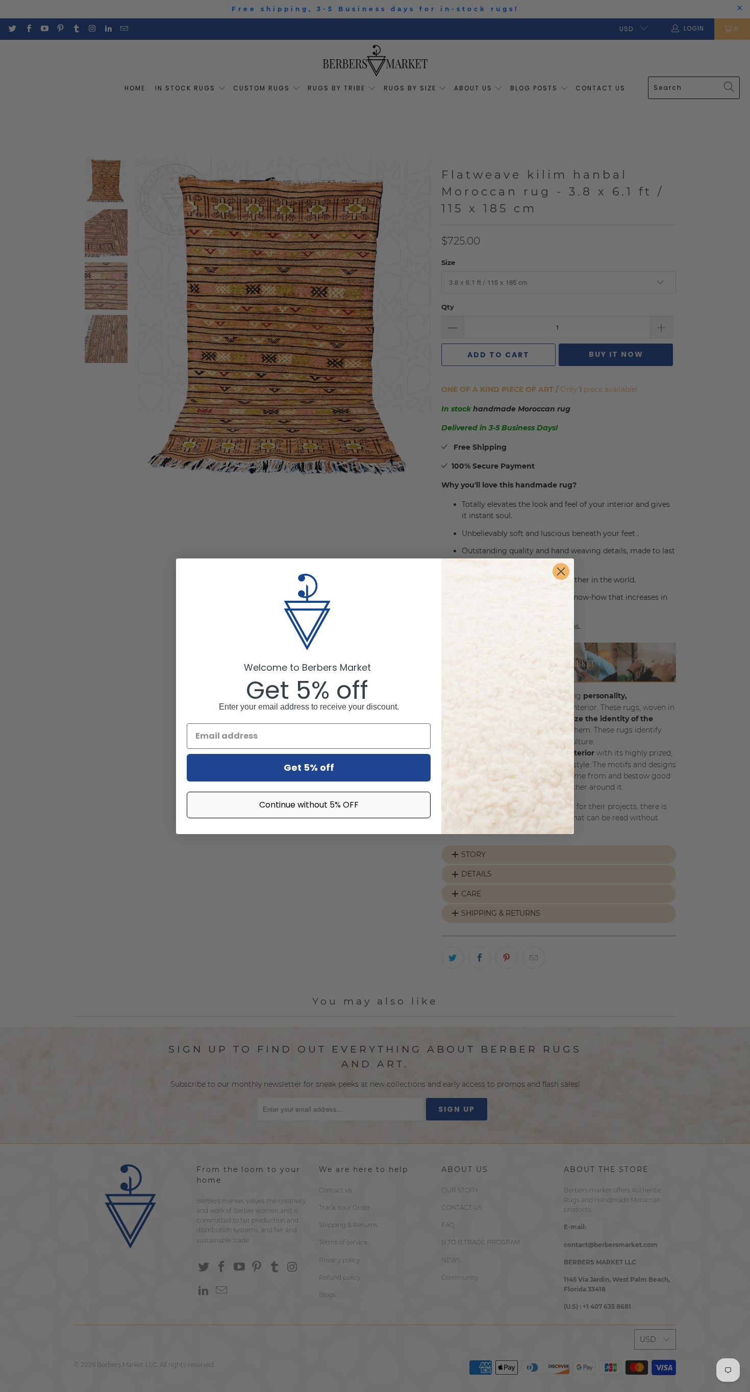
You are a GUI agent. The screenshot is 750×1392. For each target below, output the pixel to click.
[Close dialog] (561, 571)
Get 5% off (309, 767)
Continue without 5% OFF (309, 805)
